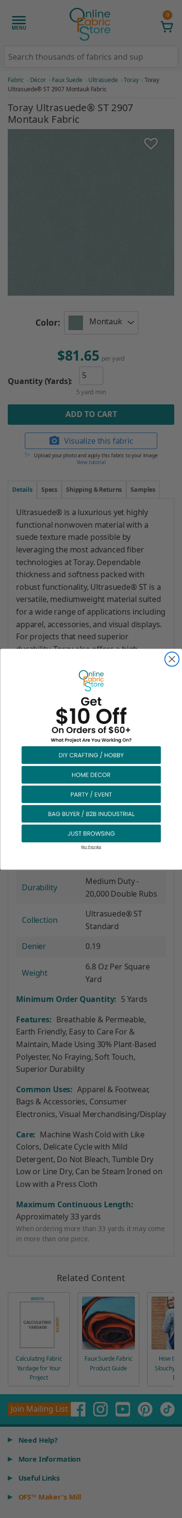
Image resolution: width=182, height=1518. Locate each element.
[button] (91, 754)
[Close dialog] (172, 659)
